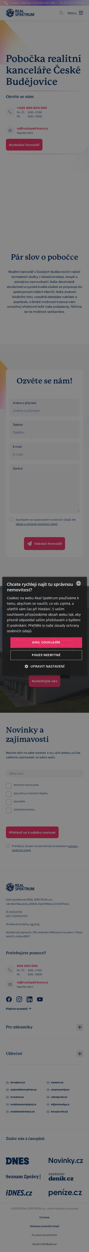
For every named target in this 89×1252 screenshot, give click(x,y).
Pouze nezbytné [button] (46, 655)
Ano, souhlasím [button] (46, 642)
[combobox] (78, 583)
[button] (45, 666)
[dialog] (44, 626)
